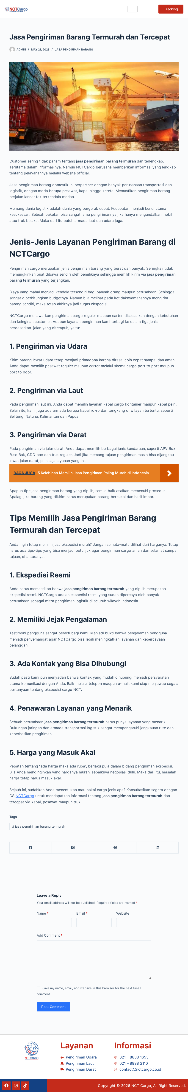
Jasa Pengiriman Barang (74, 49)
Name (43, 913)
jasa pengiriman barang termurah (38, 826)
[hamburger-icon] (132, 9)
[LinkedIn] (157, 848)
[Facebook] (31, 848)
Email (82, 913)
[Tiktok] (25, 1085)
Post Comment (53, 1007)
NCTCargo (25, 795)
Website (122, 913)
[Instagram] (16, 1085)
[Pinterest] (115, 848)
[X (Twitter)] (73, 848)
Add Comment (49, 935)
